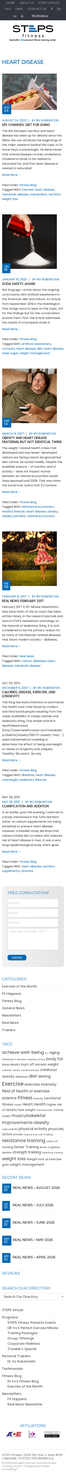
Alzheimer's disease (14, 1059)
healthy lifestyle (13, 511)
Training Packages (23, 1333)
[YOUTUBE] (22, 16)
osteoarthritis (10, 1129)
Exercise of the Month (19, 986)
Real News (26, 656)
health (17, 1104)
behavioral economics (38, 507)
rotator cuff (52, 1141)
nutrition (54, 194)
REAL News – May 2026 (33, 1240)
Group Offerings (21, 1338)
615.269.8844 (40, 16)
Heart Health (34, 1104)
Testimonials (12, 1368)
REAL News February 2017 (23, 601)
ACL (47, 1053)
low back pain (44, 1110)
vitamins (27, 871)
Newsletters (11, 1015)
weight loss (10, 199)
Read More (10, 175)
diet (40, 349)
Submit (17, 957)
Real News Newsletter (25, 1404)
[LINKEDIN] (15, 16)
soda (5, 353)
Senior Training (26, 1147)
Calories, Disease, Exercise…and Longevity (28, 694)
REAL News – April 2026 (34, 1257)
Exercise (28, 190)
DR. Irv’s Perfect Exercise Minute (33, 1328)
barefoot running (36, 1059)
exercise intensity (40, 1084)
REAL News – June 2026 (33, 1222)
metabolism (38, 194)
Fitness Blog (27, 185)
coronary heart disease (19, 349)
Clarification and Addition (25, 806)
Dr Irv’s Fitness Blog (23, 1381)
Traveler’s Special (22, 1349)
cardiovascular (30, 1070)
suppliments (11, 871)
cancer (27, 661)
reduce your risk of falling (38, 1134)
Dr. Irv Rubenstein (21, 1361)
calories (6, 1070)
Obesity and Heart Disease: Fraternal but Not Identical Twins (32, 440)
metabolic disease (15, 194)
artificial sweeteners (36, 344)
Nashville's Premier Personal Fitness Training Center (29, 1464)
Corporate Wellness (24, 1343)
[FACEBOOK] (51, 9)
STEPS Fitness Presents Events (32, 1322)
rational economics (41, 516)
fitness (25, 1098)
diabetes (39, 661)
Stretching (47, 1152)
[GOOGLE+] (59, 9)
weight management (35, 353)
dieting (44, 1076)
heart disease (44, 190)
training (58, 1152)
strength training (26, 1152)
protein (18, 1134)
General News (13, 1008)
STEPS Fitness (33, 35)
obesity (52, 511)
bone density (11, 1064)
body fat (54, 1058)
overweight (10, 780)
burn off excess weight (40, 1064)
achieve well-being (23, 1052)
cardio (16, 1070)
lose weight (27, 1110)
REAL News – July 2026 (33, 1205)
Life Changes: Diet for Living (26, 124)
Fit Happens (11, 993)
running (7, 1147)
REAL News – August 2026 (36, 1188)
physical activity (33, 1128)
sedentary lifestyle (33, 780)
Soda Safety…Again (18, 283)
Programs (10, 1317)
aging (55, 1052)
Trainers (8, 1030)
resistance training (23, 1140)
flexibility (38, 1098)
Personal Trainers (16, 1356)
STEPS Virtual (12, 1310)
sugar (14, 353)
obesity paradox (13, 516)
